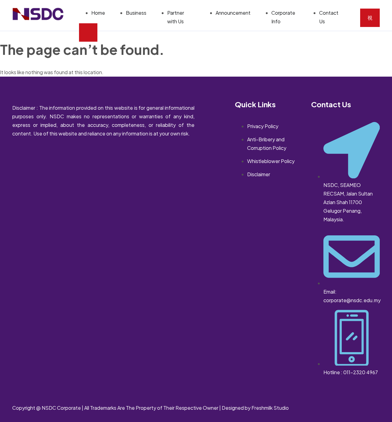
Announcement (233, 13)
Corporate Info (283, 17)
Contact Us (328, 17)
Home (98, 13)
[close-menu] (88, 32)
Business (136, 13)
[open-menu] (370, 18)
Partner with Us (175, 17)
